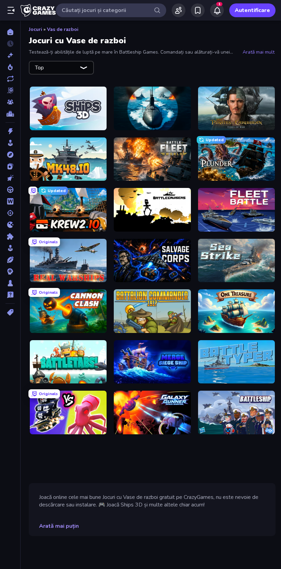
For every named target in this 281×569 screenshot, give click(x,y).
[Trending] (10, 67)
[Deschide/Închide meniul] (11, 10)
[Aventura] (10, 154)
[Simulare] (10, 248)
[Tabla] (10, 283)
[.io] (10, 225)
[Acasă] (10, 32)
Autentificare (252, 10)
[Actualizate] (10, 79)
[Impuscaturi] (10, 213)
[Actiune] (10, 131)
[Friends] (178, 10)
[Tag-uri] (10, 312)
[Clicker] (10, 178)
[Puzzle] (10, 236)
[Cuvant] (10, 201)
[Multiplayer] (10, 102)
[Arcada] (10, 143)
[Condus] (10, 190)
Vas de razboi (62, 29)
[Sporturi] (10, 260)
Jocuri (35, 29)
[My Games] (198, 10)
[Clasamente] (10, 114)
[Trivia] (10, 295)
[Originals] (10, 90)
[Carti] (10, 166)
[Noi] (10, 55)
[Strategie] (10, 271)
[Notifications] (217, 10)
